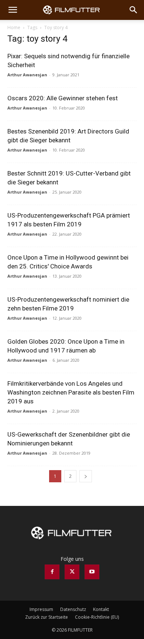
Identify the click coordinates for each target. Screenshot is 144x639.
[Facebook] (52, 572)
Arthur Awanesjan (27, 74)
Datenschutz (73, 609)
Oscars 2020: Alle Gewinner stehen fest (62, 98)
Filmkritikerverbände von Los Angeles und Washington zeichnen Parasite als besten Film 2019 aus (70, 392)
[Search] (133, 10)
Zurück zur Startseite (46, 617)
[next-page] (85, 476)
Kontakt (101, 609)
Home (13, 27)
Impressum (41, 609)
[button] (12, 10)
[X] (72, 572)
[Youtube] (92, 572)
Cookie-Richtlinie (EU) (97, 617)
